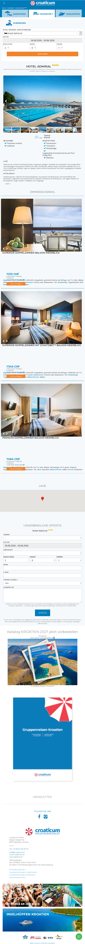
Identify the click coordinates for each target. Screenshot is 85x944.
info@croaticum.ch (17, 852)
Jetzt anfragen (16, 284)
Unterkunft (10, 8)
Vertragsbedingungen (17, 869)
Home (4, 8)
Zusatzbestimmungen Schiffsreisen (22, 875)
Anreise (11, 845)
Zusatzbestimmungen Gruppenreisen (23, 872)
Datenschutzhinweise (17, 877)
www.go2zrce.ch (16, 857)
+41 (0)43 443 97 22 (20, 849)
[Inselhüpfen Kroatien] (42, 920)
